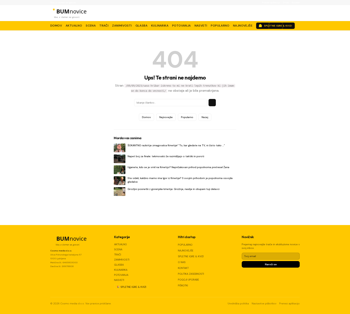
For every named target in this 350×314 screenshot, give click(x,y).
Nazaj (205, 117)
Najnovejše (166, 117)
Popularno (187, 117)
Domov (146, 117)
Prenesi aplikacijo (271, 2)
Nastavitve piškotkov (264, 303)
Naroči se (271, 264)
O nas (286, 2)
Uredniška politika (238, 303)
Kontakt (296, 2)
